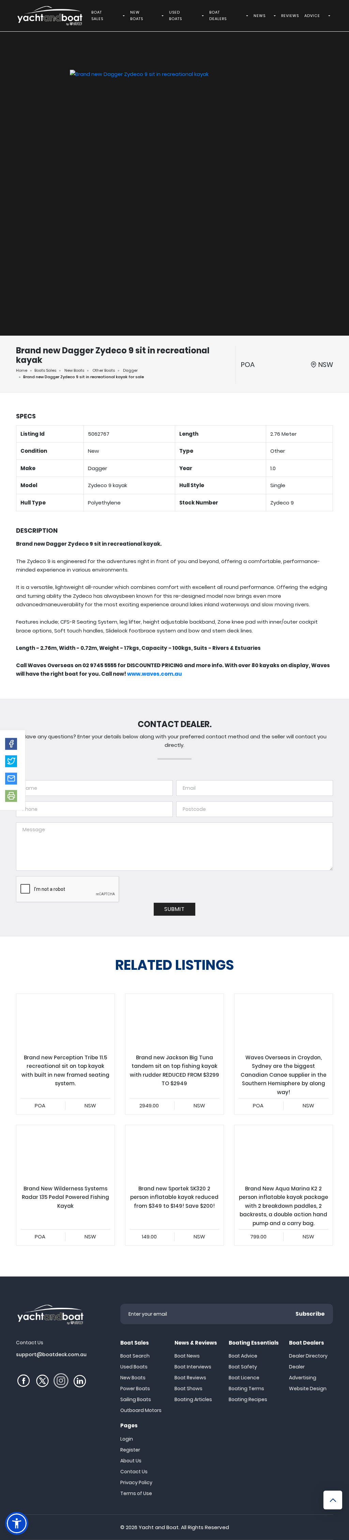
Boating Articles (193, 1399)
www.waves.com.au (154, 673)
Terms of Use (136, 1493)
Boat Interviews (192, 1366)
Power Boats (135, 1388)
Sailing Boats (135, 1399)
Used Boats (134, 1366)
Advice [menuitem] (312, 15)
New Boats (74, 370)
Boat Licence (244, 1377)
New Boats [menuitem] (136, 15)
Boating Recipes (248, 1399)
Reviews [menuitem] (290, 15)
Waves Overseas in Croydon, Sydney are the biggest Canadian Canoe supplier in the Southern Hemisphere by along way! (283, 1054)
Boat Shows (188, 1388)
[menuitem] (124, 15)
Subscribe (310, 1314)
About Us (130, 1460)
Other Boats (103, 370)
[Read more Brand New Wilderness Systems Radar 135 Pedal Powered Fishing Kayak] (65, 1152)
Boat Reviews (190, 1377)
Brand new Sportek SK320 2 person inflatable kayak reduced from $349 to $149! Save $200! (174, 1185)
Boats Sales (45, 370)
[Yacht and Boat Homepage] (49, 15)
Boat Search (135, 1355)
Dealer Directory (308, 1355)
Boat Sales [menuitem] (97, 15)
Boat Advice (243, 1355)
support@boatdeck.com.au (51, 1354)
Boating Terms (246, 1388)
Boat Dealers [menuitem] (218, 15)
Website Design (308, 1388)
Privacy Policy (136, 1482)
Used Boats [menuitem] (175, 15)
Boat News (187, 1355)
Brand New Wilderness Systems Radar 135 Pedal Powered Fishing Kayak (65, 1185)
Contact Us (134, 1471)
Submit (174, 909)
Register (130, 1449)
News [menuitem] (259, 15)
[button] (11, 744)
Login (126, 1438)
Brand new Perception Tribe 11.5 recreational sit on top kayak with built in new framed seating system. (65, 1054)
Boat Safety (243, 1366)
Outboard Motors (141, 1410)
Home (21, 370)
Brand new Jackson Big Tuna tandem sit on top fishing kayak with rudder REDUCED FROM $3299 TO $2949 (174, 1054)
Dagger (130, 370)
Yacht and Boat (159, 1527)
